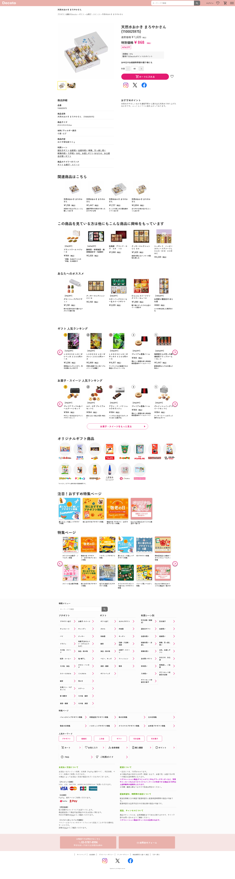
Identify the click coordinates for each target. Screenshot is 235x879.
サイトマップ (81, 854)
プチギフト (66, 738)
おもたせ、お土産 (102, 153)
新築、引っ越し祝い (97, 150)
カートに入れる (145, 76)
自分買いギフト (64, 156)
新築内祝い (62, 153)
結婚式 (84, 738)
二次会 (101, 738)
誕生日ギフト (63, 150)
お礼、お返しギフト (85, 153)
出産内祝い (83, 150)
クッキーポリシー (123, 854)
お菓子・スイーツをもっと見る (116, 426)
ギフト (60, 164)
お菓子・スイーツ (72, 164)
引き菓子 (154, 738)
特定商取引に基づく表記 (141, 854)
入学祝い (72, 153)
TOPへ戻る (156, 854)
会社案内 (92, 854)
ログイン (210, 3)
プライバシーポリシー (106, 854)
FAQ (72, 815)
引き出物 (136, 738)
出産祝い (74, 150)
